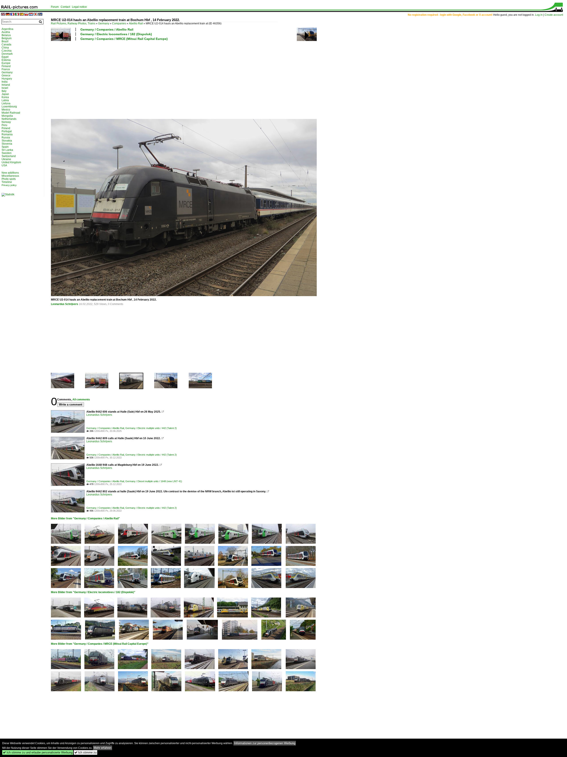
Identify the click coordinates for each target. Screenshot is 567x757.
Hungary (7, 78)
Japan (5, 94)
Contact (65, 6)
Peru (4, 125)
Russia (6, 137)
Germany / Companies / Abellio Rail (106, 29)
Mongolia (7, 115)
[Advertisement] (184, 80)
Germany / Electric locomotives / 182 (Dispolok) (116, 34)
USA (4, 165)
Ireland (6, 84)
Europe (6, 63)
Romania (7, 134)
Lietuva (6, 103)
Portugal (7, 131)
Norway (6, 122)
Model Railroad (11, 112)
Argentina (7, 29)
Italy (4, 91)
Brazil (5, 41)
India (5, 81)
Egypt (5, 56)
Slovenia (7, 143)
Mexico (6, 109)
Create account (554, 14)
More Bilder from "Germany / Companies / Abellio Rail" (85, 518)
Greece (6, 75)
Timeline (7, 182)
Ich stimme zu (85, 752)
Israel (5, 87)
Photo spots (9, 179)
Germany (103, 23)
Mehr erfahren (102, 747)
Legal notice (79, 6)
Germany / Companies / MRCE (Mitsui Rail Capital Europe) (124, 39)
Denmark (7, 53)
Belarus (6, 35)
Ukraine (6, 159)
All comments (81, 399)
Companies (119, 23)
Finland (6, 66)
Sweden (7, 153)
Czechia (7, 50)
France (6, 69)
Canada (6, 44)
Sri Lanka (7, 149)
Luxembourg (9, 106)
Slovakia (7, 140)
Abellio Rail (136, 23)
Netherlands (9, 118)
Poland (6, 128)
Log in (539, 14)
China (5, 47)
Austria (6, 32)
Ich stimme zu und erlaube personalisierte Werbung (37, 752)
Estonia (6, 60)
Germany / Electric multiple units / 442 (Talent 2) (151, 428)
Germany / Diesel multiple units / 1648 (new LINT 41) (153, 481)
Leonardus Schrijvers (64, 304)
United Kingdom (11, 162)
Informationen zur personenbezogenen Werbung (264, 743)
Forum (55, 6)
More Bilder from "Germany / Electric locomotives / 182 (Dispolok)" (93, 592)
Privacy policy (9, 185)
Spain (5, 146)
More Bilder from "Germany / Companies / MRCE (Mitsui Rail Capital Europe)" (99, 643)
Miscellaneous (10, 175)
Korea (5, 97)
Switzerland (9, 156)
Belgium (7, 38)
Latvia (5, 100)
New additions (10, 172)
